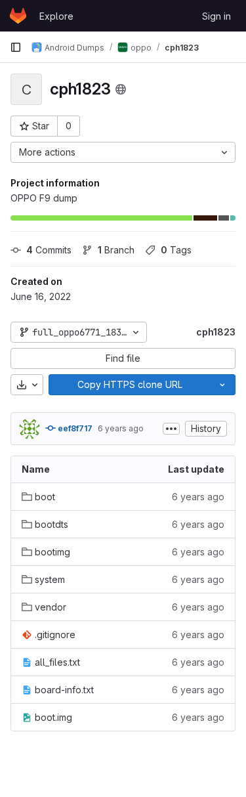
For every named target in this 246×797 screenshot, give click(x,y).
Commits (49, 249)
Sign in (216, 16)
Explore (56, 16)
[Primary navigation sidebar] (15, 47)
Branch (116, 249)
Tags (176, 249)
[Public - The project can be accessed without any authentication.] (120, 89)
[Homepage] (18, 15)
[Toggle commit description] (171, 429)
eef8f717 (74, 428)
